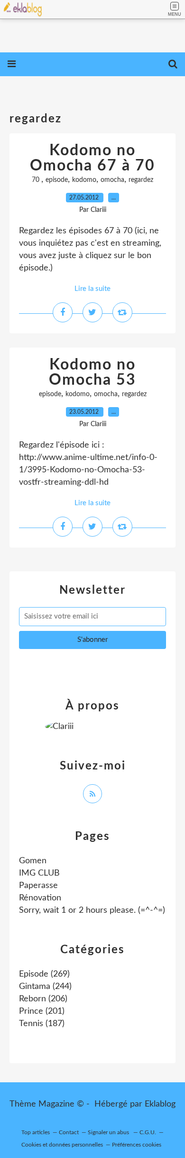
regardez (141, 180)
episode (57, 180)
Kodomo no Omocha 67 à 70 (92, 158)
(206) (43, 999)
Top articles (35, 1132)
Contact (69, 1132)
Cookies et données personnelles (62, 1145)
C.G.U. (147, 1132)
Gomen (32, 861)
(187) (42, 1023)
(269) (44, 974)
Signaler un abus (109, 1132)
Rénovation (40, 898)
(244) (45, 986)
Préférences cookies (136, 1145)
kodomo (84, 180)
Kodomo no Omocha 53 (92, 372)
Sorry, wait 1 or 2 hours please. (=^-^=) (92, 910)
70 (36, 180)
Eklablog (160, 1104)
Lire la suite (92, 288)
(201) (42, 1011)
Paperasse (38, 885)
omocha (112, 180)
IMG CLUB (39, 873)
